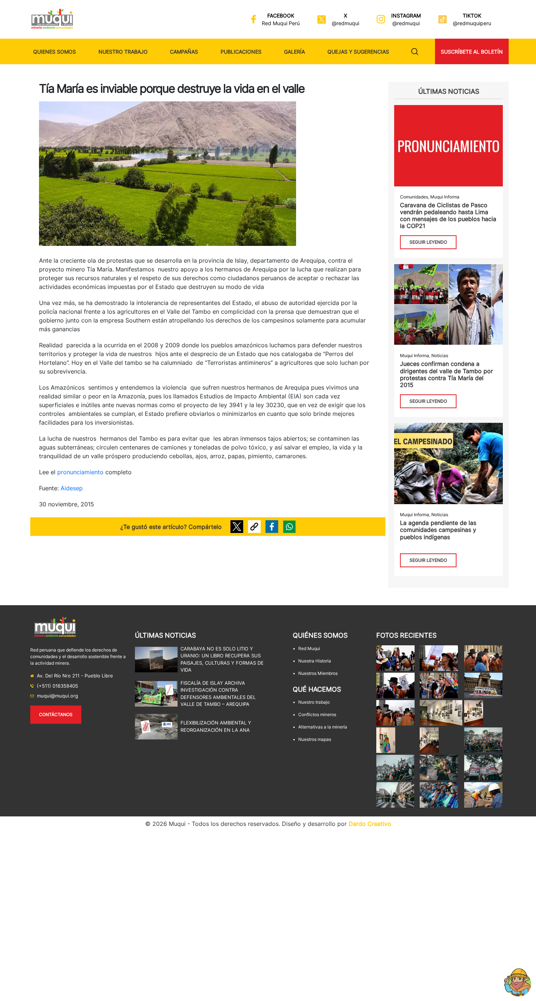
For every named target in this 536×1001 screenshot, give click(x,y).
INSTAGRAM (406, 15)
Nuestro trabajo (123, 52)
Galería (294, 52)
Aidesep (72, 488)
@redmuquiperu (472, 23)
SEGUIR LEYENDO (428, 242)
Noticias (439, 355)
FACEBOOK (280, 15)
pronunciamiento (80, 472)
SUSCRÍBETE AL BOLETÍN (472, 52)
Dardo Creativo (370, 823)
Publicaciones (241, 52)
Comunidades (414, 197)
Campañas (184, 52)
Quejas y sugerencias (358, 52)
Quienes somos (54, 52)
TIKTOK (472, 15)
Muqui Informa (444, 197)
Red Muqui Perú (281, 23)
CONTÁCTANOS (56, 714)
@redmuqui (345, 23)
